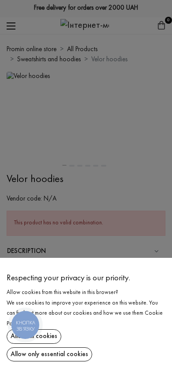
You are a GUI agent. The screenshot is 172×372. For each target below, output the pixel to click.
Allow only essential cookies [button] (49, 354)
